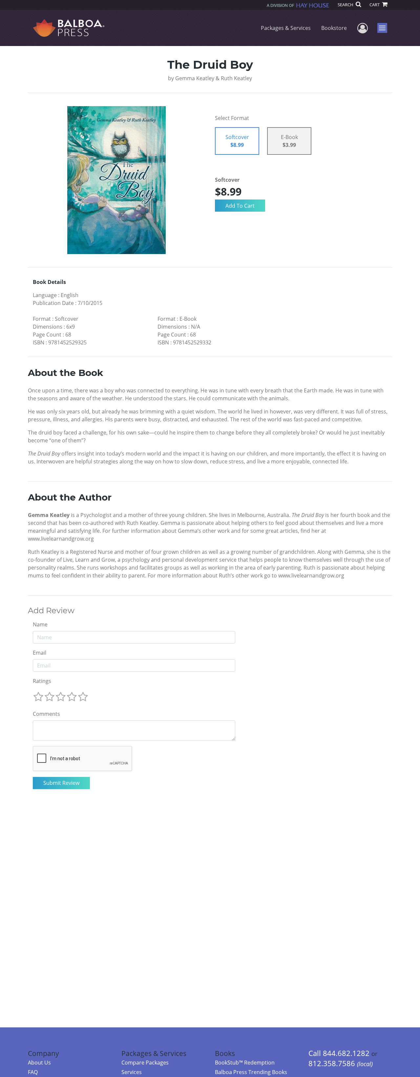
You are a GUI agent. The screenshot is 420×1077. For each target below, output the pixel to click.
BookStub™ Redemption (245, 1062)
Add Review (51, 610)
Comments (46, 713)
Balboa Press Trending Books (251, 1072)
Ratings (42, 681)
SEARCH (346, 5)
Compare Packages (145, 1062)
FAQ (33, 1072)
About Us (39, 1062)
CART (375, 5)
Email (39, 652)
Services (131, 1072)
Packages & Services (286, 28)
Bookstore (334, 28)
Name (40, 624)
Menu (384, 28)
